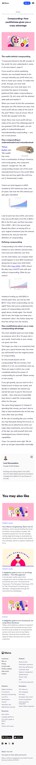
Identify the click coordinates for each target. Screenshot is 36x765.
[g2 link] (9, 743)
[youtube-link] (6, 743)
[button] (33, 3)
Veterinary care (6, 704)
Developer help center (26, 697)
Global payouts (23, 674)
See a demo (5, 714)
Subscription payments (26, 664)
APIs (20, 679)
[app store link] (18, 737)
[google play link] (7, 737)
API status (22, 694)
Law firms (5, 697)
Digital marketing (7, 689)
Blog (3, 723)
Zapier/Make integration (26, 706)
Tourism (4, 702)
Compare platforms (8, 717)
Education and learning (9, 694)
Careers (4, 674)
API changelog (23, 692)
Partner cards (23, 677)
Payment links (23, 662)
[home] (5, 3)
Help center (5, 671)
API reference (23, 689)
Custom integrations (25, 699)
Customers (5, 659)
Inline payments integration (24, 702)
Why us (4, 661)
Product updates (7, 669)
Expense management (26, 672)
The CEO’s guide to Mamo (8, 720)
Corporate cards (24, 669)
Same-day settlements (26, 667)
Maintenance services (8, 707)
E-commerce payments (26, 682)
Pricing (4, 664)
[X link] (2, 743)
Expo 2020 (16, 266)
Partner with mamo (8, 726)
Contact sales (6, 666)
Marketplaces (6, 699)
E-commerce (6, 692)
